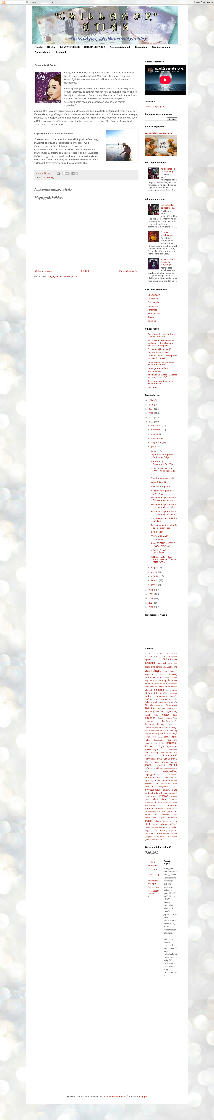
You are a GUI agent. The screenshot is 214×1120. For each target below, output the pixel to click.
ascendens (171, 667)
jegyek (162, 733)
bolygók (172, 680)
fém (175, 702)
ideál (154, 727)
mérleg (148, 768)
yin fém (174, 837)
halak (147, 715)
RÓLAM (51, 47)
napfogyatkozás (152, 774)
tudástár (157, 821)
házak (165, 714)
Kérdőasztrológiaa (153, 892)
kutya (159, 759)
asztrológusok (170, 671)
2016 (151, 607)
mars (148, 764)
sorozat (173, 799)
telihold (165, 814)
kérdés (161, 743)
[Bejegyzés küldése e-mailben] (58, 173)
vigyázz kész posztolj (156, 830)
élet (167, 690)
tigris (175, 815)
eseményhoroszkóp (167, 699)
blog (164, 680)
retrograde (173, 796)
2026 (151, 400)
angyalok (162, 663)
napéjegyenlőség (169, 771)
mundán (165, 768)
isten (164, 731)
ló (151, 762)
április (154, 572)
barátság (173, 674)
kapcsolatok (159, 740)
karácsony (172, 740)
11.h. (156, 653)
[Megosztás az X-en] (70, 173)
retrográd (162, 795)
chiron (156, 684)
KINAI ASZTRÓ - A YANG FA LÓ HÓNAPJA (163, 544)
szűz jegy (167, 811)
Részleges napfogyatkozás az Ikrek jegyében (164, 526)
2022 (151, 417)
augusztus (156, 442)
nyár (147, 780)
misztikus (157, 768)
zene (159, 840)
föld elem (161, 709)
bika (152, 680)
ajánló (148, 659)
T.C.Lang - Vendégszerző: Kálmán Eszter (161, 382)
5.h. (151, 657)
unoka (155, 824)
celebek (149, 683)
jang (175, 731)
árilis (164, 667)
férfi (147, 708)
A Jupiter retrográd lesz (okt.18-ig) (162, 492)
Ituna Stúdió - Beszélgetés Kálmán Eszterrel (161, 363)
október (155, 434)
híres (175, 715)
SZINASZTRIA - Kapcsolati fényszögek (168, 262)
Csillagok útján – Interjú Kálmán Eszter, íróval (159, 350)
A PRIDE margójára (160, 486)
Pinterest (152, 309)
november (156, 429)
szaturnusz (150, 805)
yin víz (154, 840)
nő (176, 777)
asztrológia (153, 671)
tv (176, 821)
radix (156, 793)
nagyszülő (173, 768)
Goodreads (153, 302)
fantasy (163, 702)
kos (175, 752)
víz (176, 830)
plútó (174, 790)
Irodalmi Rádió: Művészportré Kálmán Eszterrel (162, 357)
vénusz (167, 827)
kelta (155, 743)
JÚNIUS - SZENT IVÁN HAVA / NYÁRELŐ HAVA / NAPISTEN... (163, 559)
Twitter (151, 317)
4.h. (147, 657)
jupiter (174, 736)
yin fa (169, 837)
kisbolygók (173, 749)
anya (170, 663)
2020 (151, 590)
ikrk (163, 727)
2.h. (166, 653)
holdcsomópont (171, 718)
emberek (173, 693)
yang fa (166, 833)
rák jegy (51, 177)
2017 (151, 603)
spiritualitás (149, 802)
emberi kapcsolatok (156, 696)
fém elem (150, 705)
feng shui (160, 705)
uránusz (164, 824)
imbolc (167, 727)
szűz (159, 811)
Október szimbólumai (167, 233)
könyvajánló (170, 755)
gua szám (172, 709)
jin (167, 734)
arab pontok (156, 667)
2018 (151, 598)
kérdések (171, 742)
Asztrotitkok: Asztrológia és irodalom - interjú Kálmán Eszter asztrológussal (161, 343)
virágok (171, 830)
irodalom (154, 731)
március (155, 576)
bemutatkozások (153, 677)
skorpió (164, 799)
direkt (167, 686)
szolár (174, 808)
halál (156, 715)
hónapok (150, 724)
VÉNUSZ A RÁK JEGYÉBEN (158, 551)
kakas (148, 740)
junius (160, 737)
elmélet (163, 693)
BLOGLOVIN (154, 295)
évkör (147, 702)
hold (160, 718)
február (155, 580)
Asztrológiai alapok (120, 47)
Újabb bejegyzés (43, 271)
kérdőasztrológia (154, 746)
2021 (151, 421)
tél (156, 814)
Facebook (153, 298)
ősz (175, 786)
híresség (150, 717)
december (156, 425)
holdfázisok (149, 721)
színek (168, 808)
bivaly (158, 681)
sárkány (155, 799)
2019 (151, 594)
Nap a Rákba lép (159, 482)
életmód (173, 690)
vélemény (158, 827)
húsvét (148, 727)
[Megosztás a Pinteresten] (76, 173)
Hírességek (60, 52)
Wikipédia (152, 387)
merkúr (173, 764)
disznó (174, 687)
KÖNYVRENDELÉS (70, 47)
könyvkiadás (151, 759)
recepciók (172, 793)
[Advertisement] (161, 1029)
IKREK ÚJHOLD (158, 532)
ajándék (174, 657)
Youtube (152, 321)
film (153, 708)
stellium (165, 802)
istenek (170, 731)
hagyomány (170, 711)
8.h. (164, 657)
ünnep (173, 824)
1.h (146, 653)
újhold (148, 824)
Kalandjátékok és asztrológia (168, 170)
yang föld (148, 837)
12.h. (162, 653)
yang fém (173, 833)
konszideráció (166, 753)
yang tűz (156, 837)
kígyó (168, 746)
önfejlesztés (163, 787)
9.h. (168, 657)
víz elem (149, 833)
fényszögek (171, 705)
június (154, 451)
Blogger (143, 1096)
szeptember (157, 438)
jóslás (147, 737)
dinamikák (159, 687)
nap (44, 177)
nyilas (153, 780)
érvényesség (151, 699)
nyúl (159, 781)
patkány (166, 790)
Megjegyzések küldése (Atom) (63, 276)
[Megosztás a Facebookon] (73, 173)
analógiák (150, 662)
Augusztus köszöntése (158, 133)
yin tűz (148, 840)
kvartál (174, 758)
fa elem (156, 702)
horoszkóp (172, 724)
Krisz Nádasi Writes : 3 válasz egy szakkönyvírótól (162, 376)
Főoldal (38, 47)
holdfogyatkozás (169, 721)
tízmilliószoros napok (154, 818)
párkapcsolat (152, 789)
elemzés (159, 689)
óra (156, 784)
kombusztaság (151, 753)
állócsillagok (170, 659)
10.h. (151, 653)
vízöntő (158, 833)
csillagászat (172, 684)
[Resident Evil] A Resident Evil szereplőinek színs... (164, 498)
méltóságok (160, 765)
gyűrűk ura (158, 712)
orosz (175, 784)
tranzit (148, 820)
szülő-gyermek (151, 811)
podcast (149, 793)
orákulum (165, 783)
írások (148, 731)
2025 (151, 404)
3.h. (175, 653)
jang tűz (148, 734)
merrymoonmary (117, 1096)
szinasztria (160, 808)
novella (160, 778)
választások (149, 827)
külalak (166, 758)
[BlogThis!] (67, 173)
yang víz (163, 837)
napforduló (172, 774)
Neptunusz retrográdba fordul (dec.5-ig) (162, 456)
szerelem (149, 808)
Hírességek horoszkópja (153, 873)
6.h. (155, 657)
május (154, 567)
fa (151, 702)
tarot (175, 811)
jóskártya (173, 734)
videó (174, 827)
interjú (174, 727)
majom (157, 762)
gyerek (148, 711)
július (154, 446)
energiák (173, 696)
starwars (158, 802)
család (163, 683)
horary (161, 724)
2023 (151, 413)
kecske (148, 743)
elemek (148, 690)
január (154, 584)
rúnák (147, 799)
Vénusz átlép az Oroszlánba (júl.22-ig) (162, 462)
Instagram (153, 306)
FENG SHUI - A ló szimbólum (159, 537)
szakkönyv (173, 802)
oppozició (148, 784)
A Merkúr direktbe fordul (162, 478)
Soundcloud (154, 313)
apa (175, 663)
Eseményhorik (42, 52)
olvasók (174, 781)
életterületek (151, 693)
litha (146, 762)
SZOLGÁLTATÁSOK (94, 47)
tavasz (148, 814)
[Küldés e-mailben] (64, 173)
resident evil (150, 796)
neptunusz (150, 777)
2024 (151, 409)
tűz (163, 821)
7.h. (160, 657)
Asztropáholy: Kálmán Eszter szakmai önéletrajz (162, 335)
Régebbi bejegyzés (127, 271)
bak (162, 674)
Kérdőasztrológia (160, 47)
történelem (172, 818)
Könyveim (153, 865)
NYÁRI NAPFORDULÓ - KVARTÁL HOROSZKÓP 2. (164, 471)
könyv (148, 755)
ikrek (158, 727)
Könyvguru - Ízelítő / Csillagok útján (158, 369)
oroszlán (149, 786)
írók (160, 730)
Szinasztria (141, 47)
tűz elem (170, 821)
